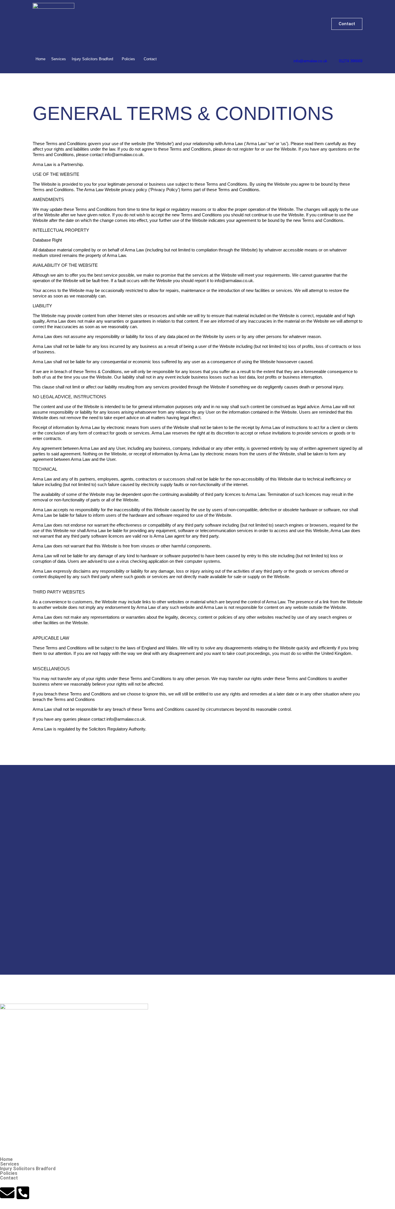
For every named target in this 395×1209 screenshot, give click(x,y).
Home (40, 59)
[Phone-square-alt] (23, 1193)
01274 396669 (350, 61)
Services (58, 59)
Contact (150, 59)
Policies (128, 59)
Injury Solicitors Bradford (92, 59)
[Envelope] (7, 1193)
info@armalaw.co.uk (310, 61)
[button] (94, 59)
